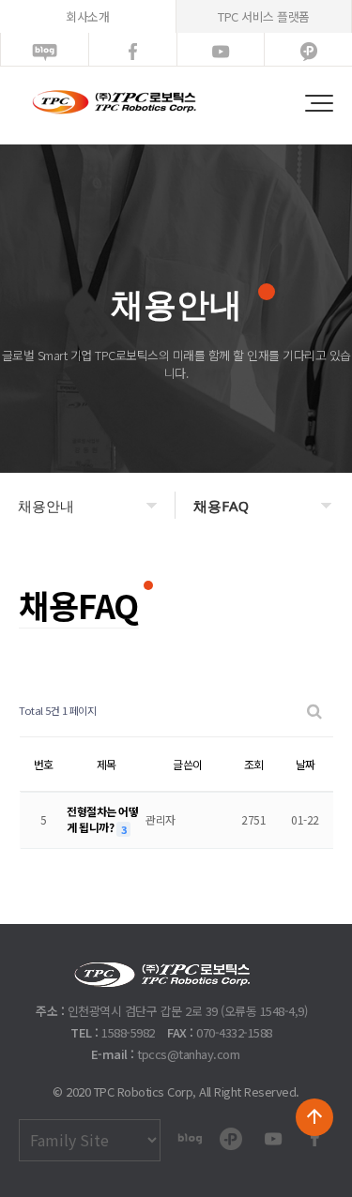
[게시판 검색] (314, 710)
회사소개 (87, 16)
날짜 (305, 764)
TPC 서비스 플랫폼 (264, 16)
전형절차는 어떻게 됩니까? (102, 819)
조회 (254, 764)
